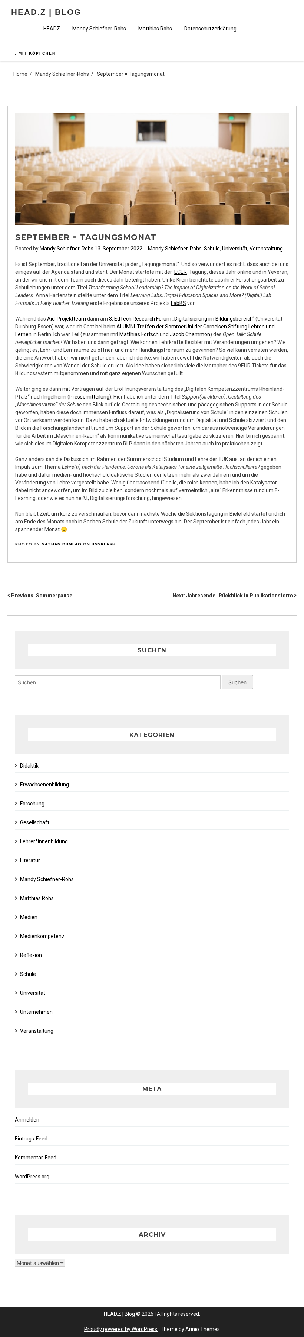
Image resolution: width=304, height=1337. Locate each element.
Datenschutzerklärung (210, 29)
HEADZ (51, 29)
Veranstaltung (266, 249)
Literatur (30, 860)
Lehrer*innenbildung (44, 841)
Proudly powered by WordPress (121, 1329)
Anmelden (27, 1120)
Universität (234, 249)
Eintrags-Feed (31, 1139)
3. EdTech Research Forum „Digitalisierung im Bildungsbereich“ (181, 319)
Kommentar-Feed (35, 1158)
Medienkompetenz (42, 936)
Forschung (32, 804)
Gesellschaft (34, 822)
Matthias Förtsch (139, 334)
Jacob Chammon (190, 334)
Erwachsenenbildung (44, 785)
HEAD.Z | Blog (46, 12)
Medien (28, 917)
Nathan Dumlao (62, 544)
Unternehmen (36, 1012)
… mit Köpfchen (34, 53)
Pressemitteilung (89, 397)
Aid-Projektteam (66, 319)
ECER (180, 272)
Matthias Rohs (155, 29)
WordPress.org (32, 1176)
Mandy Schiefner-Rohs (99, 29)
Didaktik (29, 766)
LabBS (178, 303)
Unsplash (104, 544)
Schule (212, 249)
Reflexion (31, 955)
